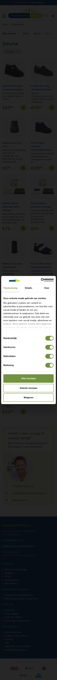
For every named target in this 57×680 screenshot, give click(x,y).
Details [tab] (28, 288)
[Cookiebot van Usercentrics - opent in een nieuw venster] (41, 280)
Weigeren (28, 397)
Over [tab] (46, 288)
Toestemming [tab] (10, 288)
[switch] (49, 347)
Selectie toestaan (28, 388)
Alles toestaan (28, 378)
